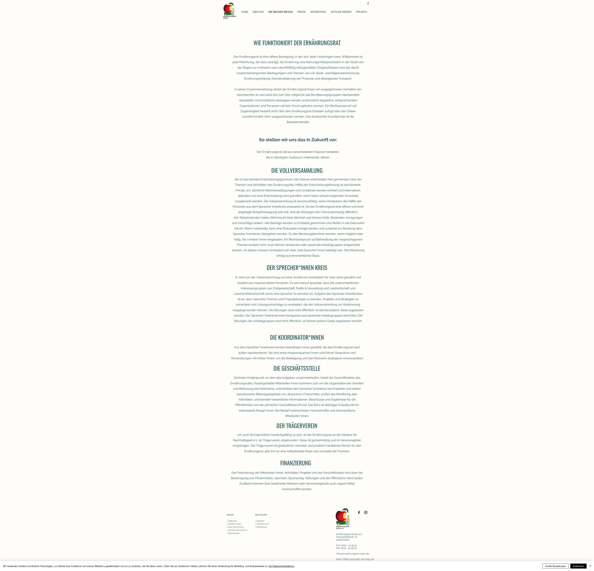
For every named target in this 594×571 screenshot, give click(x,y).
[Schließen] (590, 566)
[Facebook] (368, 3)
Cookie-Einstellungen (555, 566)
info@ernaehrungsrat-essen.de (352, 553)
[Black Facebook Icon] (359, 512)
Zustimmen (578, 566)
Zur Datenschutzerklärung (281, 566)
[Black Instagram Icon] (366, 512)
